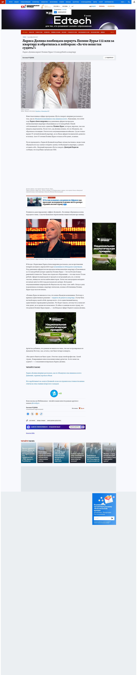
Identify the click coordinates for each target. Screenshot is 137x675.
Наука (95, 2)
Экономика (53, 2)
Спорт (101, 2)
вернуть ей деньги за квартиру (63, 297)
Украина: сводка (55, 32)
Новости (31, 32)
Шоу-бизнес (32, 420)
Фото (11, 2)
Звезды (68, 2)
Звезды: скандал (41, 420)
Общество (44, 2)
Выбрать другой (62, 12)
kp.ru (82, 408)
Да (55, 12)
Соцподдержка (86, 2)
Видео (16, 2)
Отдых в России (72, 32)
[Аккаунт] (134, 2)
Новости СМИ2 (30, 433)
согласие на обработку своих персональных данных (102, 522)
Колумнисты (109, 2)
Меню (3, 2)
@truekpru (35, 403)
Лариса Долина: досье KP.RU (54, 420)
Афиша (103, 32)
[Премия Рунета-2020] (45, 6)
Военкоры (47, 32)
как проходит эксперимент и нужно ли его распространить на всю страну (63, 202)
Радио (94, 6)
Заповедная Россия (83, 32)
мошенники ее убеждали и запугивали (68, 267)
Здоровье (76, 2)
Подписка (111, 6)
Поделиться (109, 57)
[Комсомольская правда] (30, 6)
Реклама (101, 6)
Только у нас (39, 32)
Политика (35, 2)
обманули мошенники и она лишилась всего (50, 119)
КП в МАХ (64, 32)
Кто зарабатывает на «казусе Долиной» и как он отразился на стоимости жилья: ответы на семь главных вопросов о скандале (55, 382)
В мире (61, 2)
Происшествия (95, 32)
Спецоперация (25, 2)
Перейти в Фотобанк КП (42, 111)
